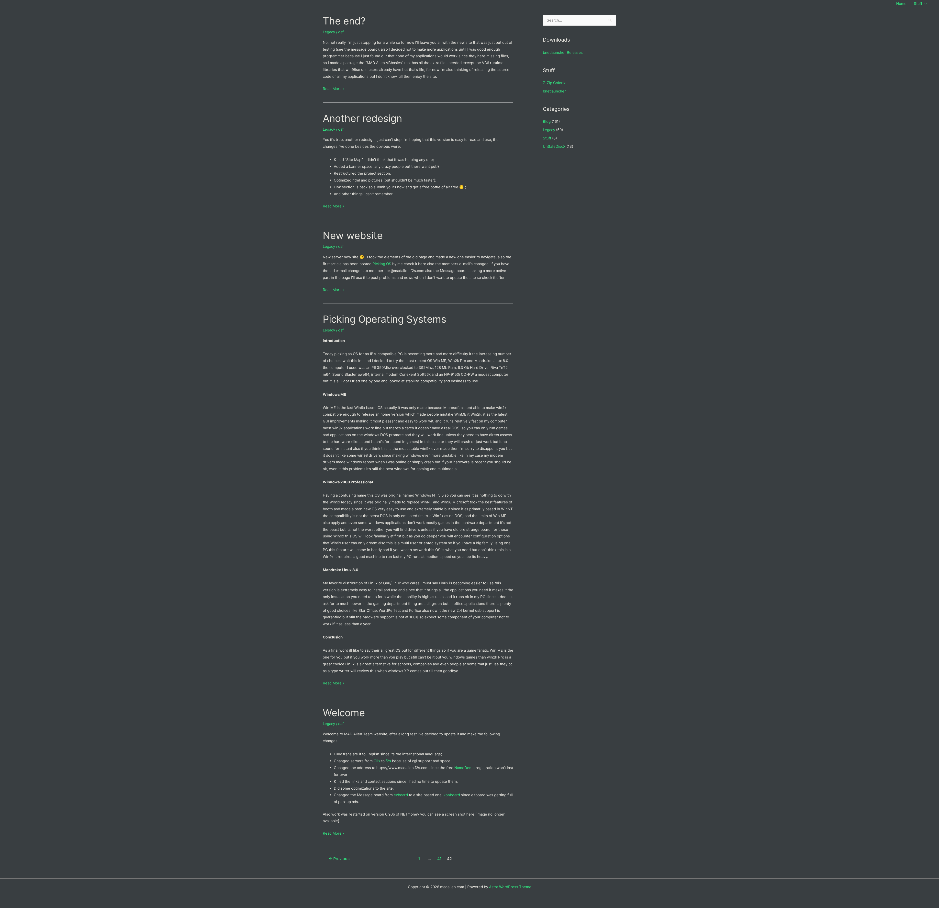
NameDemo (464, 767)
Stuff (918, 3)
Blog (547, 121)
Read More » (334, 89)
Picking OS (381, 263)
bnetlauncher (554, 91)
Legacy (329, 32)
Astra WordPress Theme (510, 887)
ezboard (401, 795)
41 (439, 858)
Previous (339, 858)
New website (353, 235)
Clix (377, 761)
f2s (388, 761)
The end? (344, 21)
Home (901, 3)
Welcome (344, 713)
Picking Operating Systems (384, 319)
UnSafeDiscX (554, 146)
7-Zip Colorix (554, 82)
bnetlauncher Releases (563, 52)
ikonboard (451, 795)
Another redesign (362, 118)
